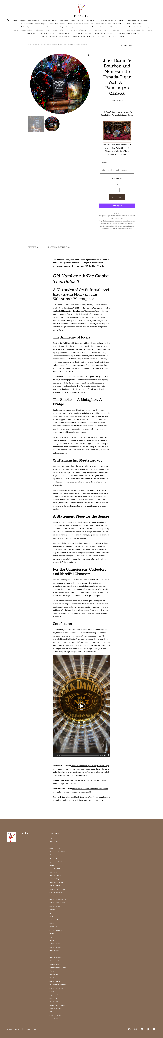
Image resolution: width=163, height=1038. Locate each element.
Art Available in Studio (132, 27)
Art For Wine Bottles (82, 33)
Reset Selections (117, 178)
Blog (147, 27)
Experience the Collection (83, 36)
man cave (121, 223)
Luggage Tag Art (64, 33)
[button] (89, 55)
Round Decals (58, 30)
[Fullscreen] (108, 755)
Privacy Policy (30, 1029)
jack (108, 223)
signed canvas (122, 228)
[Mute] (105, 755)
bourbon (117, 221)
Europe (102, 27)
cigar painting (125, 221)
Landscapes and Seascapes (46, 27)
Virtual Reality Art (24, 27)
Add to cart (117, 197)
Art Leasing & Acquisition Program (56, 36)
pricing (104, 163)
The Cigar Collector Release (71, 20)
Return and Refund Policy (105, 33)
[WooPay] (117, 206)
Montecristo (110, 226)
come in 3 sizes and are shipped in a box (84, 780)
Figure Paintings (67, 27)
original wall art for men (109, 228)
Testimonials (118, 30)
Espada (103, 223)
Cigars (133, 221)
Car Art (80, 27)
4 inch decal (35, 45)
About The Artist (50, 20)
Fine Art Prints (42, 30)
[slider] (80, 755)
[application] (81, 706)
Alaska (15, 30)
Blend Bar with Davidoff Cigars (33, 24)
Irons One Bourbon (57, 24)
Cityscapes (114, 27)
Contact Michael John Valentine (140, 30)
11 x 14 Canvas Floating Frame (79, 30)
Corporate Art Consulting (129, 33)
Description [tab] (33, 247)
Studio (121, 20)
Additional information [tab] (58, 247)
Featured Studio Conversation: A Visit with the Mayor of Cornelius (95, 24)
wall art (129, 228)
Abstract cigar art (108, 221)
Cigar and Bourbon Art (114, 216)
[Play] (55, 755)
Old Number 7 (118, 226)
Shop (15, 20)
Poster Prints (26, 30)
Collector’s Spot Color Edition (111, 36)
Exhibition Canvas (102, 30)
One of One (91, 20)
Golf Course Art (46, 33)
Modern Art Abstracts (135, 24)
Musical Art (91, 27)
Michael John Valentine (29, 20)
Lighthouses (30, 33)
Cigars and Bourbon (106, 20)
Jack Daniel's (114, 223)
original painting (129, 226)
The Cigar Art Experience (138, 20)
